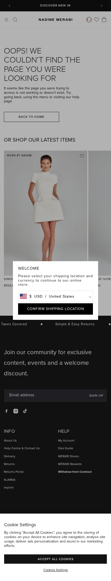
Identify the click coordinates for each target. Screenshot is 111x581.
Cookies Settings (55, 570)
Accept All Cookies (56, 559)
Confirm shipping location (55, 309)
